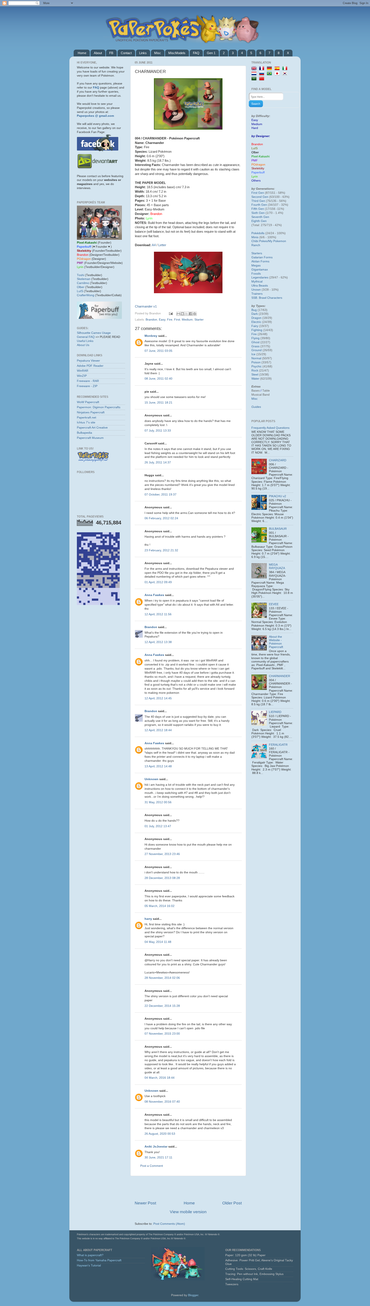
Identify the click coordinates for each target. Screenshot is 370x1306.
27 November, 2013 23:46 (162, 854)
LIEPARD (275, 712)
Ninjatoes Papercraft (90, 412)
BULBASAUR (278, 528)
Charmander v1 (146, 306)
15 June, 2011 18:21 (158, 402)
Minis (254, 237)
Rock (254, 370)
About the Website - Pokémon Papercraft (276, 642)
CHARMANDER (279, 676)
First (177, 319)
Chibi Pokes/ (259, 241)
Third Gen (258, 201)
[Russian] (262, 73)
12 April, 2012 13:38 (158, 642)
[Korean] (285, 73)
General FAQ (86, 337)
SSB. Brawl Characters (266, 297)
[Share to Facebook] (190, 314)
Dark (254, 313)
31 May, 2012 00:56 (158, 802)
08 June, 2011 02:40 (158, 378)
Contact (126, 53)
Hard (254, 128)
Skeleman (83, 279)
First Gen (257, 192)
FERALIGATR (278, 744)
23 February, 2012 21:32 (161, 550)
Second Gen (259, 196)
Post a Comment (151, 1165)
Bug (254, 310)
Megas (256, 265)
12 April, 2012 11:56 (158, 614)
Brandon (151, 319)
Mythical (257, 281)
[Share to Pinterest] (194, 314)
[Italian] (285, 68)
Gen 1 (211, 53)
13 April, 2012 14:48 (158, 766)
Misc (157, 53)
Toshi (80, 275)
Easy (162, 319)
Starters (256, 253)
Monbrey (151, 335)
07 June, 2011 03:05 (158, 350)
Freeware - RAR (88, 381)
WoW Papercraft (88, 402)
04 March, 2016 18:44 (160, 1077)
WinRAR (82, 370)
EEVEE (274, 604)
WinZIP (82, 375)
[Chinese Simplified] (262, 78)
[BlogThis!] (182, 314)
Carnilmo (83, 283)
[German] (270, 68)
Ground (256, 350)
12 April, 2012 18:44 (158, 730)
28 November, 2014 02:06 (162, 977)
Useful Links (85, 341)
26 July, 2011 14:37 (158, 462)
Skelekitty (257, 168)
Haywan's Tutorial (89, 1265)
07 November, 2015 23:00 (162, 1033)
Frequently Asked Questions (270, 427)
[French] (262, 68)
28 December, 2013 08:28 (162, 878)
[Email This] (178, 314)
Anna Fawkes (154, 595)
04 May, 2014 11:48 (158, 942)
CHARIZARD (277, 460)
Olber (80, 287)
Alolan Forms (260, 261)
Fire (169, 319)
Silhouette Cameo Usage (94, 332)
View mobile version (188, 1212)
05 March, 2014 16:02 (160, 906)
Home (82, 53)
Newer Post (145, 1203)
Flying (255, 338)
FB (111, 53)
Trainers (257, 293)
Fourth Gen (259, 204)
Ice (253, 354)
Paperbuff (258, 172)
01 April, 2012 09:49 (158, 582)
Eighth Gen (259, 221)
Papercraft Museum (90, 437)
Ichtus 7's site (86, 422)
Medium (187, 319)
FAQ (196, 53)
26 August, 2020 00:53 (160, 1133)
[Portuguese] (270, 73)
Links (143, 53)
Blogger (193, 1295)
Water (255, 378)
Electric (256, 322)
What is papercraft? (90, 1255)
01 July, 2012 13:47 (158, 826)
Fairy (254, 326)
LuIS (80, 291)
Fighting (256, 330)
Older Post (232, 1203)
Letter (162, 245)
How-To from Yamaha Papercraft (99, 1260)
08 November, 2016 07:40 (162, 1101)
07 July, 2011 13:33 (158, 430)
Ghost (255, 342)
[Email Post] (170, 313)
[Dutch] (254, 73)
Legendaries (259, 277)
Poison (256, 362)
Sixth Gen (258, 212)
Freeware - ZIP (87, 386)
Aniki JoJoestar (156, 1146)
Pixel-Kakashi (260, 156)
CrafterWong (85, 295)
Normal (256, 358)
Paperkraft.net (86, 417)
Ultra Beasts (259, 285)
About (98, 53)
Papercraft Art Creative (92, 427)
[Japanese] (278, 73)
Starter (199, 319)
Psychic (256, 366)
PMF (254, 160)
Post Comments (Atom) (169, 1223)
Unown (256, 289)
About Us (83, 345)
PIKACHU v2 (277, 496)
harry (148, 918)
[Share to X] (186, 314)
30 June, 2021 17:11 (158, 1157)
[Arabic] (254, 78)
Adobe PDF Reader (90, 365)
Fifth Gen (257, 208)
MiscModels (176, 53)
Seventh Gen (260, 217)
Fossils (256, 273)
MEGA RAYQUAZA (277, 566)
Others (256, 180)
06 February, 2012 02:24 (161, 518)
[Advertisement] (188, 1188)
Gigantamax (259, 269)
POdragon (258, 164)
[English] (254, 68)
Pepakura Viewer (88, 360)
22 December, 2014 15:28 (162, 1005)
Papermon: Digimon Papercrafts (98, 407)
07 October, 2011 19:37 (160, 494)
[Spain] (278, 68)
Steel (254, 374)
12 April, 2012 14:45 (158, 698)
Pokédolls (257, 233)
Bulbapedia (84, 432)
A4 (154, 245)
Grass (255, 346)
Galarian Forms (262, 257)
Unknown (151, 779)
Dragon (256, 317)
